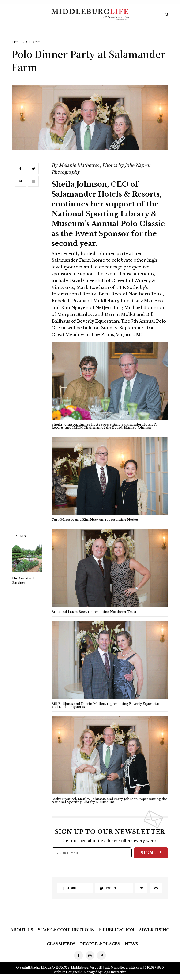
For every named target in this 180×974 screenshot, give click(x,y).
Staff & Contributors (66, 929)
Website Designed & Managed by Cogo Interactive (90, 972)
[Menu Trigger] (8, 10)
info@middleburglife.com (123, 967)
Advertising (154, 929)
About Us (21, 929)
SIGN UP (151, 852)
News (131, 944)
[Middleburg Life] (90, 14)
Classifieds (61, 944)
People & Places (26, 42)
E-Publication (116, 929)
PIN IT (112, 383)
